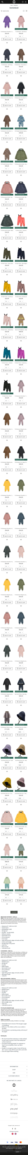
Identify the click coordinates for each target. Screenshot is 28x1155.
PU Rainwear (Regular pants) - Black (7, 661)
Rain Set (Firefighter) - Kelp (21, 329)
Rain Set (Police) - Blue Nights (21, 694)
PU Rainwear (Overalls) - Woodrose (7, 98)
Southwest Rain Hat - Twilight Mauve (21, 793)
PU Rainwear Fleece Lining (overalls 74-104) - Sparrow (7, 727)
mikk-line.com (17, 1125)
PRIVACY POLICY (10, 1151)
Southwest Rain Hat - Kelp (21, 760)
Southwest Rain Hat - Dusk (7, 760)
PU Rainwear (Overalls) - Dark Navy (21, 98)
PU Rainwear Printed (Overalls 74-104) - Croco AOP (21, 859)
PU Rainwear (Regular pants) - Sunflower (7, 594)
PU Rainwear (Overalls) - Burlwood (7, 528)
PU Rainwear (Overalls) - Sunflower (7, 495)
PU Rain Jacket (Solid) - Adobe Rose (7, 826)
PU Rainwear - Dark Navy (6, 64)
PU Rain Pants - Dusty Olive (7, 263)
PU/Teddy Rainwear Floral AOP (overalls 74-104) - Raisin (7, 164)
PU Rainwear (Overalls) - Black (7, 561)
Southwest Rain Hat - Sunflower (7, 793)
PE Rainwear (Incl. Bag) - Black (21, 462)
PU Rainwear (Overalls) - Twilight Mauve (21, 396)
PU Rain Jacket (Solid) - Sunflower (21, 826)
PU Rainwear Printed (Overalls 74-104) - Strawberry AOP (21, 893)
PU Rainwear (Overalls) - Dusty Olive (21, 495)
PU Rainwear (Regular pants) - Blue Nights (21, 628)
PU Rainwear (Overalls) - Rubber (7, 429)
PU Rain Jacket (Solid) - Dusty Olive (21, 164)
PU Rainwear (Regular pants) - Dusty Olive (21, 594)
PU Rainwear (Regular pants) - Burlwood (7, 628)
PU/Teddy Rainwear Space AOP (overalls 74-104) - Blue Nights (21, 131)
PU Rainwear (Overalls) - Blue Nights (21, 528)
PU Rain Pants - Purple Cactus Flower (21, 363)
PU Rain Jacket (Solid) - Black (7, 230)
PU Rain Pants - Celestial (7, 363)
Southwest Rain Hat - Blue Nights (21, 727)
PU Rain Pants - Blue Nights (21, 263)
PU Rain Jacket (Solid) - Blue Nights (21, 197)
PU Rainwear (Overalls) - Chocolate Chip (7, 131)
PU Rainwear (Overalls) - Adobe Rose (21, 561)
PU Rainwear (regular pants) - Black (7, 694)
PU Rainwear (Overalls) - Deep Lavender (7, 31)
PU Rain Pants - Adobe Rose (7, 329)
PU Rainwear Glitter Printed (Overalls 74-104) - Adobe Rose (7, 859)
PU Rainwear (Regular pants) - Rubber (7, 462)
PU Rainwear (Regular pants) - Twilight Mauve (21, 429)
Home (12, 5)
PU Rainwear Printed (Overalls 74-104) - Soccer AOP (7, 893)
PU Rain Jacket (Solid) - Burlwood (7, 197)
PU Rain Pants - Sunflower (7, 296)
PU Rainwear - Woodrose (21, 31)
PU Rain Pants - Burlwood (21, 296)
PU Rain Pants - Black (7, 396)
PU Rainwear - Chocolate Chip (21, 64)
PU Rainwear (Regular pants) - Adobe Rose (21, 661)
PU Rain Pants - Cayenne (21, 230)
